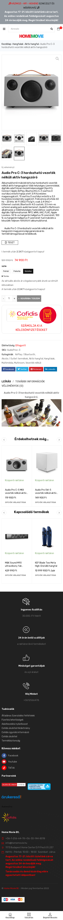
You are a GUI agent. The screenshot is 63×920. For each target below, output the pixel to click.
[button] (57, 58)
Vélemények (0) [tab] (12, 385)
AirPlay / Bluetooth (25, 354)
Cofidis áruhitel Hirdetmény (16, 728)
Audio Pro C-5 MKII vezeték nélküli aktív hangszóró (15, 493)
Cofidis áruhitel (9, 736)
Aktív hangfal (32, 44)
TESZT (11, 242)
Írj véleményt (8, 167)
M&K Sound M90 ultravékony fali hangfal (13, 566)
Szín (4, 266)
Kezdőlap (6, 44)
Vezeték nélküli (33, 362)
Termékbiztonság (11, 740)
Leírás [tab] (6, 381)
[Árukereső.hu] (11, 797)
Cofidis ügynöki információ (15, 732)
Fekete (17, 271)
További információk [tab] (30, 381)
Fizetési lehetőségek (12, 719)
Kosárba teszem (30, 298)
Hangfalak (18, 44)
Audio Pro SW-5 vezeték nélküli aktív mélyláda (46, 493)
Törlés (6, 276)
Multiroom (19, 362)
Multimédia (7, 362)
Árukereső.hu (7, 807)
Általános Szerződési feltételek (18, 715)
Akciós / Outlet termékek (15, 358)
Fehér (6, 271)
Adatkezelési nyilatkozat (15, 724)
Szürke (28, 271)
